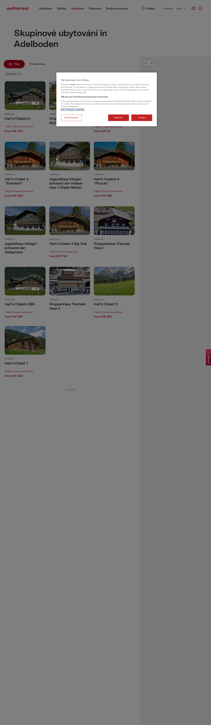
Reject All (118, 118)
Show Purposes (71, 118)
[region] (106, 99)
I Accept (142, 118)
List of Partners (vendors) (72, 110)
